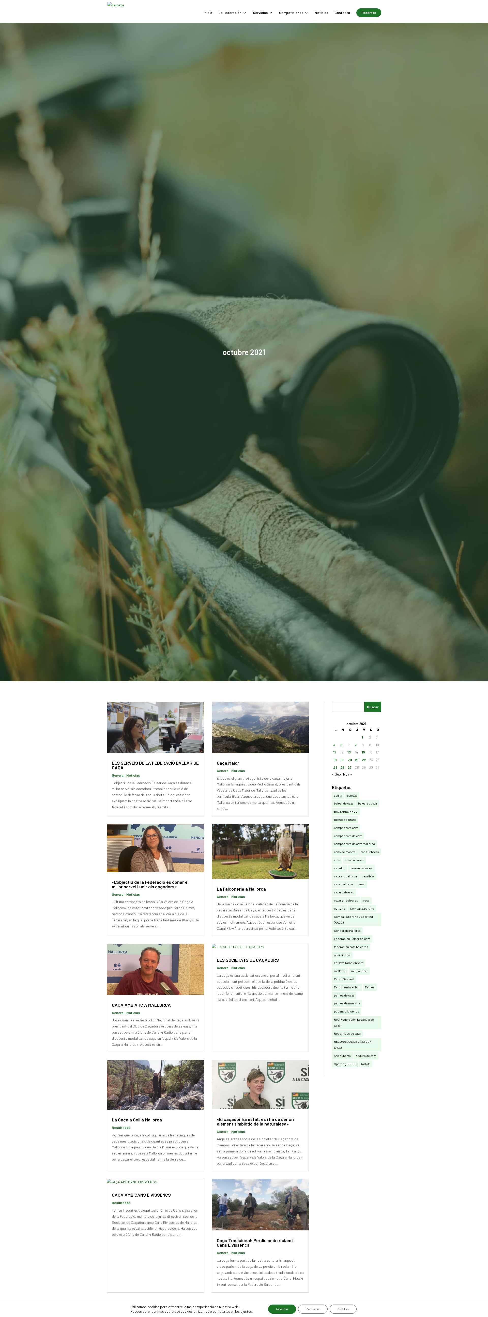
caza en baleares (361, 868)
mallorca (340, 971)
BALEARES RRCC (346, 811)
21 (356, 760)
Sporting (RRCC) (345, 1064)
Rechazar (313, 1309)
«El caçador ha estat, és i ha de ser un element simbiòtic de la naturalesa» (255, 1121)
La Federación (230, 13)
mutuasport (359, 971)
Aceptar (282, 1309)
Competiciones (291, 13)
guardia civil (342, 955)
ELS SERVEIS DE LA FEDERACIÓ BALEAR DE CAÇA (155, 765)
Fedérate (368, 12)
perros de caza (344, 995)
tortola (365, 1064)
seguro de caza (366, 1055)
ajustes (246, 1311)
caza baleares (354, 860)
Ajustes (343, 1309)
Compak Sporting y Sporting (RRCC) (353, 919)
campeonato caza (346, 827)
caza (337, 860)
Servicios (260, 13)
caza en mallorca (345, 876)
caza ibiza (368, 876)
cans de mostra (345, 852)
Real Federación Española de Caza (354, 1022)
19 (342, 760)
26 (342, 767)
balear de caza (343, 803)
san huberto (342, 1055)
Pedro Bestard (344, 979)
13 (349, 752)
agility (338, 795)
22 (364, 760)
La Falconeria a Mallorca (241, 889)
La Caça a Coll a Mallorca (137, 1119)
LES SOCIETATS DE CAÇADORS (248, 960)
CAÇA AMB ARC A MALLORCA (141, 1005)
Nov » (347, 774)
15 (363, 752)
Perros (370, 987)
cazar (361, 884)
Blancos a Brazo (345, 819)
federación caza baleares (351, 947)
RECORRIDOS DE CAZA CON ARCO (353, 1044)
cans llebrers (369, 852)
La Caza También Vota (348, 963)
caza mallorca (343, 884)
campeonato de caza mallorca (354, 843)
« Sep (336, 774)
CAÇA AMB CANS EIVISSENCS (141, 1195)
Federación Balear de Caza (352, 938)
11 (334, 752)
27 (349, 767)
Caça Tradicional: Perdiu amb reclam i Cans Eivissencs (255, 1243)
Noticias (321, 13)
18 (335, 760)
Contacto (342, 13)
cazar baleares (344, 892)
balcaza (352, 795)
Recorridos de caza (347, 1033)
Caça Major (228, 763)
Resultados (121, 1127)
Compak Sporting (362, 908)
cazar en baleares (346, 900)
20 (349, 760)
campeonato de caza (348, 836)
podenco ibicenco (346, 1011)
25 (335, 767)
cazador (339, 868)
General (118, 775)
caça (366, 900)
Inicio (208, 13)
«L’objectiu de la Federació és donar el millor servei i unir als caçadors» (150, 884)
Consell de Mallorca (347, 930)
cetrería (339, 908)
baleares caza (367, 803)
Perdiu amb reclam (347, 987)
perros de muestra (347, 1003)
